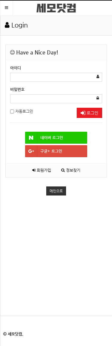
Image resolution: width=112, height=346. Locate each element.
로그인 (91, 112)
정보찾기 (72, 170)
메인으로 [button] (56, 191)
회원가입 (43, 170)
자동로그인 (23, 111)
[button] (6, 8)
